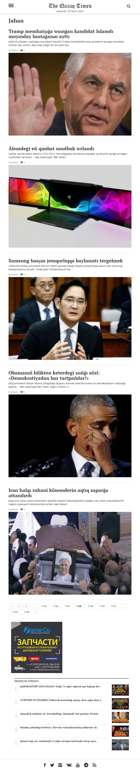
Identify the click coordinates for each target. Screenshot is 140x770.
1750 (102, 606)
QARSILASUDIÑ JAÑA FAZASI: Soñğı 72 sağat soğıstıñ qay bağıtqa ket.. (60, 686)
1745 (44, 606)
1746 (55, 606)
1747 (67, 606)
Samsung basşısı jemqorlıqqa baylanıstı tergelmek (66, 260)
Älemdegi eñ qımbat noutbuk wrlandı (51, 148)
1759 (15, 612)
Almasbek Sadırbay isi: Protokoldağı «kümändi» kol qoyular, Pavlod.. (59, 713)
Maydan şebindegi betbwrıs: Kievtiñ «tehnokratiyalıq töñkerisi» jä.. (59, 727)
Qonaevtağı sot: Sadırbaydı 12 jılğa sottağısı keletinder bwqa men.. (58, 741)
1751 (113, 606)
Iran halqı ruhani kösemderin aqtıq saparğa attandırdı (58, 493)
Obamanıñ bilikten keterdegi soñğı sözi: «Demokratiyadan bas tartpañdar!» (54, 375)
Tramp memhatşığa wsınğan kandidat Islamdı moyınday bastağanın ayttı (61, 34)
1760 (27, 612)
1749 (90, 606)
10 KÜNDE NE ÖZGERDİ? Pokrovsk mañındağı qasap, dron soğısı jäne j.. (61, 700)
